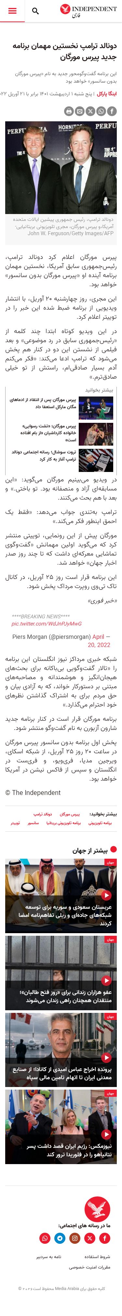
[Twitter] (90, 111)
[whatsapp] (44, 1238)
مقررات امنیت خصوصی (89, 1267)
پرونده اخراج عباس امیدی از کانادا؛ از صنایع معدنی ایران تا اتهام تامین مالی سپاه (62, 1074)
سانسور (33, 823)
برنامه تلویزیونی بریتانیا (64, 823)
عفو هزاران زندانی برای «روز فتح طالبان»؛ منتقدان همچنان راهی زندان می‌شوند (66, 996)
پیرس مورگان (70, 814)
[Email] (80, 111)
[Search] (35, 11)
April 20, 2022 (99, 641)
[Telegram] (59, 1238)
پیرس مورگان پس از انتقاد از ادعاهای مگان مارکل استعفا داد (43, 403)
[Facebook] (112, 111)
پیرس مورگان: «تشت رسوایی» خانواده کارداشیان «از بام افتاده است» (48, 433)
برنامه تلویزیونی (100, 823)
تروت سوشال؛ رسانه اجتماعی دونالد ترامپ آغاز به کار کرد (44, 456)
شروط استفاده (97, 1257)
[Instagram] (74, 1238)
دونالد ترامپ (43, 814)
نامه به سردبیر (48, 1257)
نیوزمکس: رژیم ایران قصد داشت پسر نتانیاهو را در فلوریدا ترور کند (69, 1150)
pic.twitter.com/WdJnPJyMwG (46, 624)
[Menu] (12, 11)
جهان (79, 851)
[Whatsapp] (101, 111)
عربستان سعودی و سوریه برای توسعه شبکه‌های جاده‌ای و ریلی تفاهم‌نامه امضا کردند (65, 915)
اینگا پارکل (106, 94)
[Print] (69, 111)
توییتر (15, 823)
